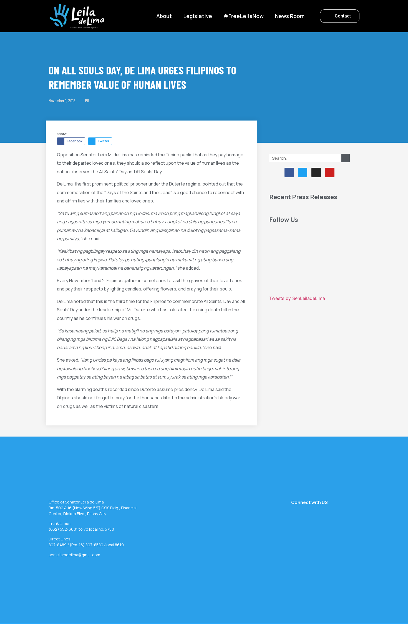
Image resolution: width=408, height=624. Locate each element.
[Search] (345, 158)
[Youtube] (329, 172)
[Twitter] (303, 172)
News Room (289, 16)
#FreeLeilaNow (243, 16)
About (164, 16)
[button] (339, 16)
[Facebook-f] (289, 172)
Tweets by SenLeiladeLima (297, 298)
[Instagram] (316, 172)
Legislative (197, 16)
